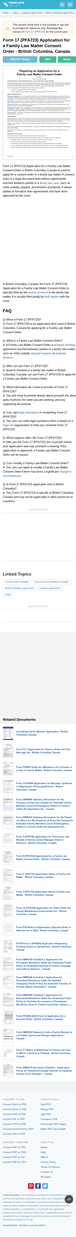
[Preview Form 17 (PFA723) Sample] (39, 112)
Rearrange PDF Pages (53, 1124)
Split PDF (46, 1104)
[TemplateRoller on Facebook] (38, 1186)
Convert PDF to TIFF (14, 1162)
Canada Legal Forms (50, 588)
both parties (51, 296)
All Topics (46, 1176)
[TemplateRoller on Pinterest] (31, 1186)
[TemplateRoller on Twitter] (45, 1186)
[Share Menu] (69, 1199)
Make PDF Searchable (53, 1129)
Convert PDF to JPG (14, 1147)
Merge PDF (47, 1109)
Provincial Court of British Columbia (52, 582)
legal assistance (28, 412)
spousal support (41, 353)
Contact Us (47, 1171)
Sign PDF (46, 1114)
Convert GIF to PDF (14, 1119)
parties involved (38, 292)
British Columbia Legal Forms (19, 588)
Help (43, 1152)
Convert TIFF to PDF (14, 1124)
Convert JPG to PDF (14, 1133)
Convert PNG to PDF (14, 1114)
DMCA (44, 1157)
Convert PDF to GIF (14, 1157)
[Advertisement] (38, 240)
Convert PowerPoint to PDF (18, 1129)
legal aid (8, 425)
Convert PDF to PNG (14, 1152)
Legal (8, 594)
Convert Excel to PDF (15, 1109)
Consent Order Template (17, 582)
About (44, 1147)
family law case (49, 182)
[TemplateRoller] (12, 4)
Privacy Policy (48, 1162)
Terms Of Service (50, 1167)
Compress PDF (49, 1119)
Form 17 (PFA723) (34, 31)
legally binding (65, 344)
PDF (48, 59)
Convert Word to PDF (15, 1104)
